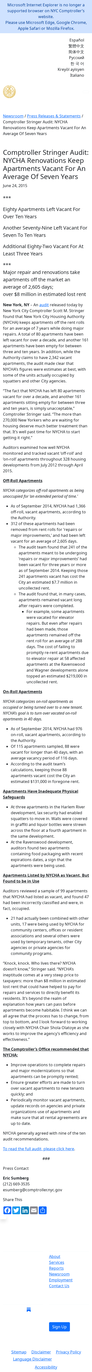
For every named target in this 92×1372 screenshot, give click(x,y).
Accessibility (46, 1367)
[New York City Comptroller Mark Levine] (38, 91)
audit (44, 304)
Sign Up (59, 1327)
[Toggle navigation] (86, 92)
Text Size (68, 1359)
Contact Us (59, 1285)
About (54, 1256)
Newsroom (59, 1274)
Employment (61, 1280)
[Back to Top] (3, 1217)
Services (56, 1262)
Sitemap (18, 1352)
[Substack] (28, 1309)
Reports (56, 1268)
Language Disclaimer (32, 1359)
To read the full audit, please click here (38, 1148)
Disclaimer (41, 1352)
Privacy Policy (68, 1352)
